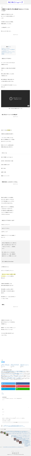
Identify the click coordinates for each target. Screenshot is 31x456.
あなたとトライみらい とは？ (7, 52)
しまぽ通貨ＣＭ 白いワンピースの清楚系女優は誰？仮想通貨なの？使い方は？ (13, 425)
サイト (3, 414)
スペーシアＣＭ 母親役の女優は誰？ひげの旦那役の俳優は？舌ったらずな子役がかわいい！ (15, 431)
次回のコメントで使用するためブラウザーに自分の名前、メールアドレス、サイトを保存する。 (13, 418)
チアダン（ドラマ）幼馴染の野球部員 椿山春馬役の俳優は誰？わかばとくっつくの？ (14, 426)
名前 (3, 409)
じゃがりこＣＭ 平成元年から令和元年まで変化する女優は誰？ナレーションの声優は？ (26, 442)
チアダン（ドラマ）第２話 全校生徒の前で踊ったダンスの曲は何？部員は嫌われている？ (13, 371)
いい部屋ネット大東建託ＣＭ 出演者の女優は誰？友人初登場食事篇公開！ (5, 365)
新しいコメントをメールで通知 (6, 419)
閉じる (9, 46)
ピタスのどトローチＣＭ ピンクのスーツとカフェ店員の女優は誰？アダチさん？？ (12, 373)
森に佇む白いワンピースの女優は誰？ (8, 49)
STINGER (23, 454)
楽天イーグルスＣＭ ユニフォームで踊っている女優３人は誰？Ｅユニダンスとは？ (12, 375)
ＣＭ (2, 392)
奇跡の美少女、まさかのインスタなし (8, 51)
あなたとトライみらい (6, 48)
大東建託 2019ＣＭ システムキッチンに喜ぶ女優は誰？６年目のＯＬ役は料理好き (24, 365)
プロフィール (6, 50)
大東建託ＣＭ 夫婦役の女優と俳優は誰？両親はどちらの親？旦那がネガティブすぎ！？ (15, 365)
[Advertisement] (15, 40)
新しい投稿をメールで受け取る (6, 420)
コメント (3, 399)
